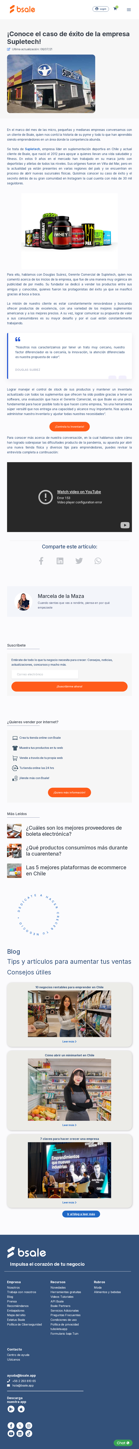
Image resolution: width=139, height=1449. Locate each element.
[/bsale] (11, 1433)
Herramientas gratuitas (65, 1292)
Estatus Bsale (16, 1320)
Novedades (58, 1287)
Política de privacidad (64, 1324)
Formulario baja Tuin (64, 1333)
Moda (98, 1287)
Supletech (32, 149)
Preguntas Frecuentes (65, 1315)
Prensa (12, 1301)
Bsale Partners (60, 1306)
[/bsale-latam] (60, 562)
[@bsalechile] (41, 562)
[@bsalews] (11, 1425)
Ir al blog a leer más (81, 1214)
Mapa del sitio (16, 1315)
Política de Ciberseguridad (24, 1324)
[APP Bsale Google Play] (11, 1409)
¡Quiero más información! (69, 792)
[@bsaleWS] (19, 1425)
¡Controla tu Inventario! (69, 426)
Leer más (68, 1041)
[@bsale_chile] (28, 1425)
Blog (10, 1296)
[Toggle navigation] (129, 10)
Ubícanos (13, 1359)
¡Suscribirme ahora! (69, 686)
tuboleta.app (58, 1329)
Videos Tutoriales (61, 1296)
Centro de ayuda (18, 1355)
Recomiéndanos (18, 1306)
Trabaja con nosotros (21, 1292)
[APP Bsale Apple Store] (21, 1409)
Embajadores (15, 1310)
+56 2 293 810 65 (24, 1381)
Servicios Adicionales (64, 1310)
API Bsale (57, 1301)
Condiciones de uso (63, 1320)
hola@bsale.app (23, 1385)
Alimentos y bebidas (107, 1292)
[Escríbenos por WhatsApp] (123, 1443)
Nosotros (13, 1287)
